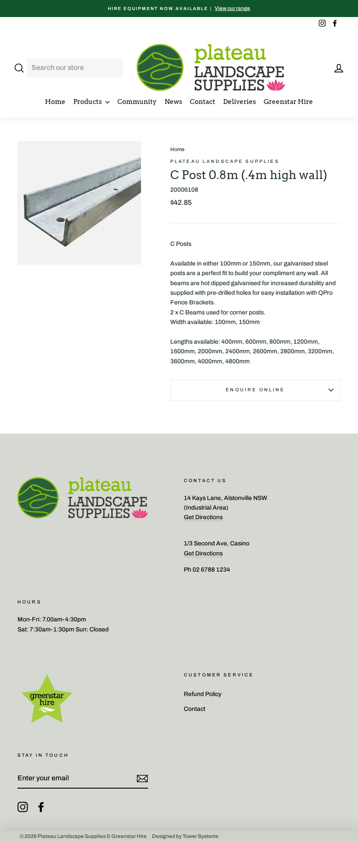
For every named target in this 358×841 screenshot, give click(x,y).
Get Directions (203, 517)
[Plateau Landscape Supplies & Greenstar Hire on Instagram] (22, 807)
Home (55, 102)
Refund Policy (202, 694)
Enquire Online (255, 389)
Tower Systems (200, 836)
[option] (179, 8)
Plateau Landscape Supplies (224, 161)
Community (137, 102)
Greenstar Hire (288, 102)
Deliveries (239, 102)
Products (88, 102)
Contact (202, 102)
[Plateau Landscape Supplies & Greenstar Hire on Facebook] (41, 807)
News (173, 102)
